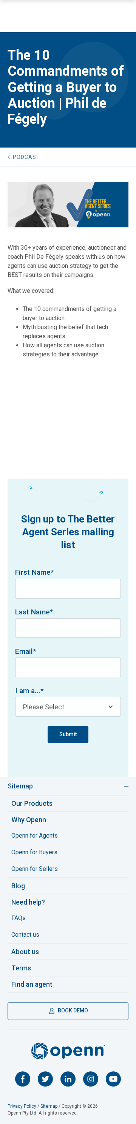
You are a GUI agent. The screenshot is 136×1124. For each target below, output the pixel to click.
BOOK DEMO (72, 1010)
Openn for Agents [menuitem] (34, 835)
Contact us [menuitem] (25, 934)
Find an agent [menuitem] (32, 984)
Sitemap (20, 786)
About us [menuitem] (25, 952)
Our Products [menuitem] (32, 803)
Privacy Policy (22, 1106)
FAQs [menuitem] (18, 918)
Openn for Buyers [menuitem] (34, 852)
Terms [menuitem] (21, 968)
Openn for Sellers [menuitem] (34, 868)
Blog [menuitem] (18, 886)
